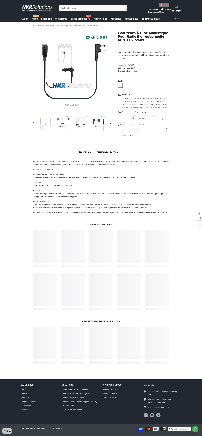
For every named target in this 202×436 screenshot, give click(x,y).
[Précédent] (33, 123)
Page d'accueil (38, 26)
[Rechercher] (93, 8)
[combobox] (90, 8)
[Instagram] (152, 415)
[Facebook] (146, 415)
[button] (164, 5)
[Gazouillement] (158, 415)
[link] (45, 266)
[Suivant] (110, 123)
